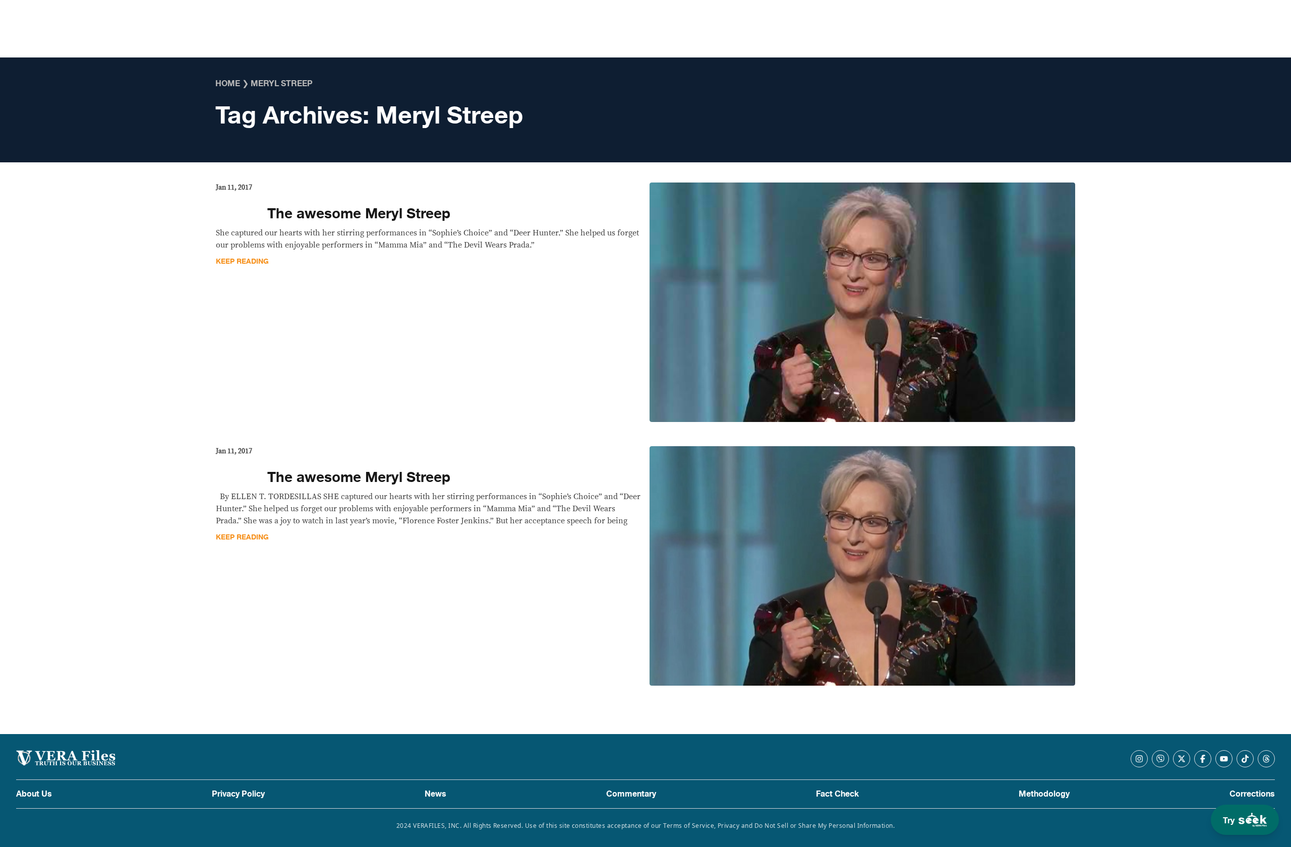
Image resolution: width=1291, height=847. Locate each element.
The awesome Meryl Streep (358, 213)
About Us (34, 794)
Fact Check (837, 794)
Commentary (631, 794)
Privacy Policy (238, 794)
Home (227, 83)
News (435, 794)
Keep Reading (242, 261)
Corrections (1252, 794)
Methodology (1044, 794)
